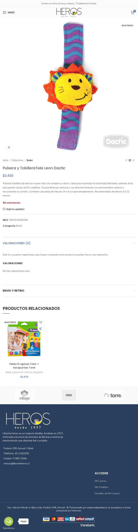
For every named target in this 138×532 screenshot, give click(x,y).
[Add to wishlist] (41, 322)
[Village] (25, 395)
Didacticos (18, 160)
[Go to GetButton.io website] (8, 528)
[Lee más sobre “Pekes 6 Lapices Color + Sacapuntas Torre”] (41, 329)
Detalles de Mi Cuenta (107, 493)
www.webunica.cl (97, 507)
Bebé (30, 160)
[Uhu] (69, 395)
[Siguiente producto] (133, 160)
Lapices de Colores (22, 372)
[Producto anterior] (126, 160)
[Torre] (113, 395)
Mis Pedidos (101, 487)
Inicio (6, 160)
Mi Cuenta (100, 480)
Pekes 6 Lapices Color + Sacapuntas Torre (24, 365)
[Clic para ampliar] (9, 147)
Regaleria (38, 372)
